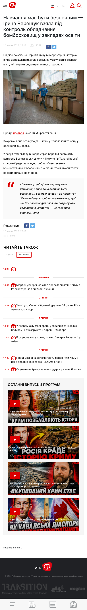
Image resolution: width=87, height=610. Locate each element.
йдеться (18, 133)
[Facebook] (48, 47)
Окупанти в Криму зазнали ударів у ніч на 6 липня (48, 369)
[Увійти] (72, 5)
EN (63, 6)
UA (52, 6)
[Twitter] (54, 47)
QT (58, 6)
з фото (9, 255)
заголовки (24, 255)
